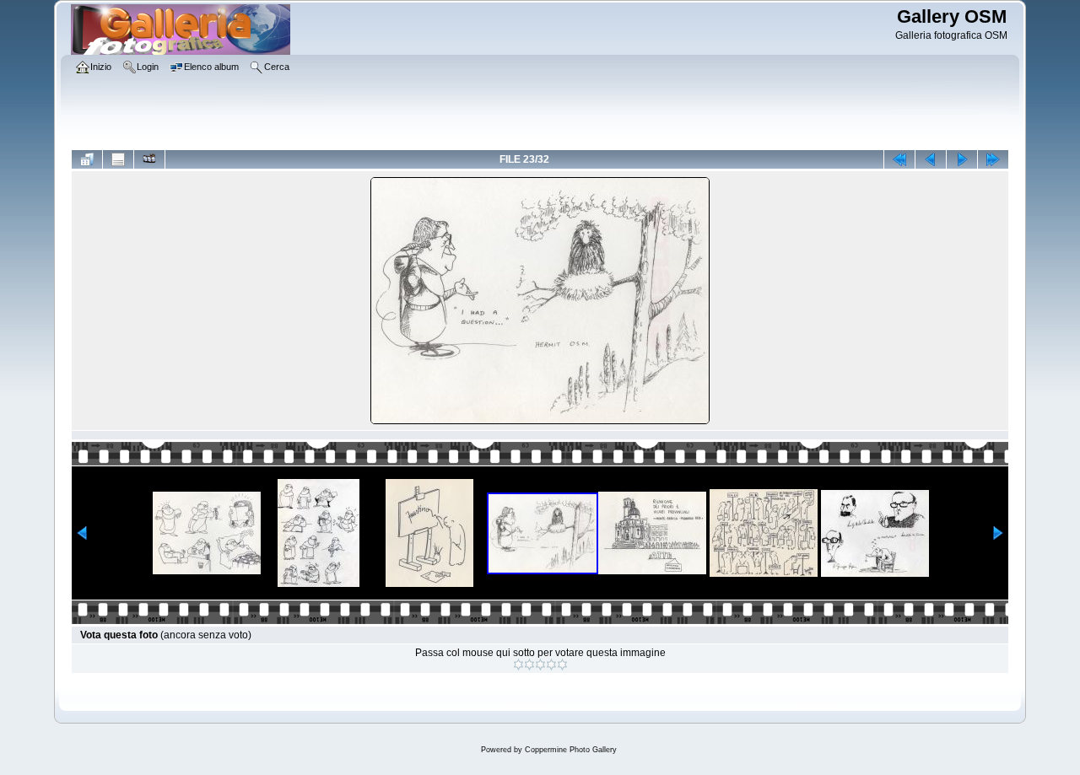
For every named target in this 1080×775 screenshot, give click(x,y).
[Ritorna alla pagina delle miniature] (87, 159)
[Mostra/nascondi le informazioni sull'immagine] (118, 159)
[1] (518, 664)
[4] (551, 664)
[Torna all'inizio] (899, 159)
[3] (540, 664)
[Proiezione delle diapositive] (149, 159)
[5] (562, 664)
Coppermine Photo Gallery (571, 749)
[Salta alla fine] (993, 159)
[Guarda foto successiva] (962, 159)
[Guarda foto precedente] (930, 159)
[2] (529, 664)
